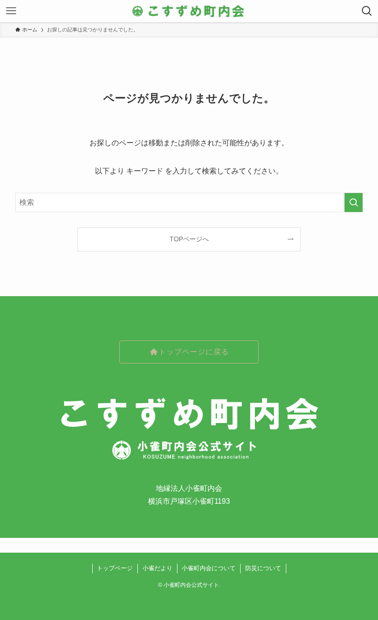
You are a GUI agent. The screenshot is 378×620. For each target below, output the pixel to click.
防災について (263, 568)
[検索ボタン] (367, 11)
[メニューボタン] (11, 11)
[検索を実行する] (353, 202)
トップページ (115, 568)
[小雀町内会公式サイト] (189, 11)
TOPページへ (189, 239)
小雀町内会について (209, 568)
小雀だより (157, 568)
